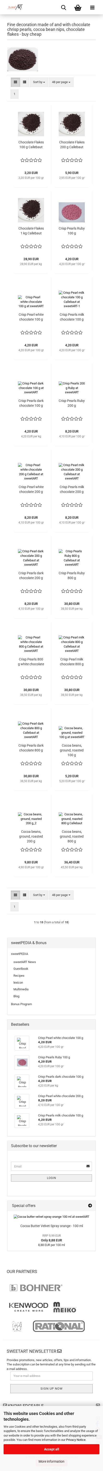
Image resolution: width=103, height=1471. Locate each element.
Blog (16, 996)
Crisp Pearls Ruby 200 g (72, 403)
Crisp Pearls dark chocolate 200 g (31, 575)
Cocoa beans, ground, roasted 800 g (72, 836)
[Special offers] (90, 1206)
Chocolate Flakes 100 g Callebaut (31, 144)
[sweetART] (13, 7)
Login (51, 1178)
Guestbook (20, 968)
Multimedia (21, 989)
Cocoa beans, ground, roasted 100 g (72, 750)
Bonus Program (21, 1004)
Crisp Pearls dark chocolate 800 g (31, 748)
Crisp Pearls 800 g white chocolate (31, 661)
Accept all (51, 1449)
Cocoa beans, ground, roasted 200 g (31, 836)
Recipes (18, 975)
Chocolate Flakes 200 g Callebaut (72, 144)
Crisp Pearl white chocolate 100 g (31, 317)
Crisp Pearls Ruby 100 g (72, 230)
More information (51, 1461)
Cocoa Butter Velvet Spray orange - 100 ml (51, 1226)
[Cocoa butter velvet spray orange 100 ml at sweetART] (51, 1217)
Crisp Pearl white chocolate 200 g (31, 489)
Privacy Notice (76, 1440)
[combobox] (39, 82)
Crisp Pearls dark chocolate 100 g (31, 403)
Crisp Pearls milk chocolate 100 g (72, 317)
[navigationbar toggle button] (92, 7)
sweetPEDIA (19, 954)
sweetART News (24, 962)
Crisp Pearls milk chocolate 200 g (72, 489)
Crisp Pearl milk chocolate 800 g (72, 661)
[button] (15, 82)
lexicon (18, 982)
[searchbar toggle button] (63, 7)
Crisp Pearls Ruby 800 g (72, 575)
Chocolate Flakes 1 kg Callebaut (31, 230)
